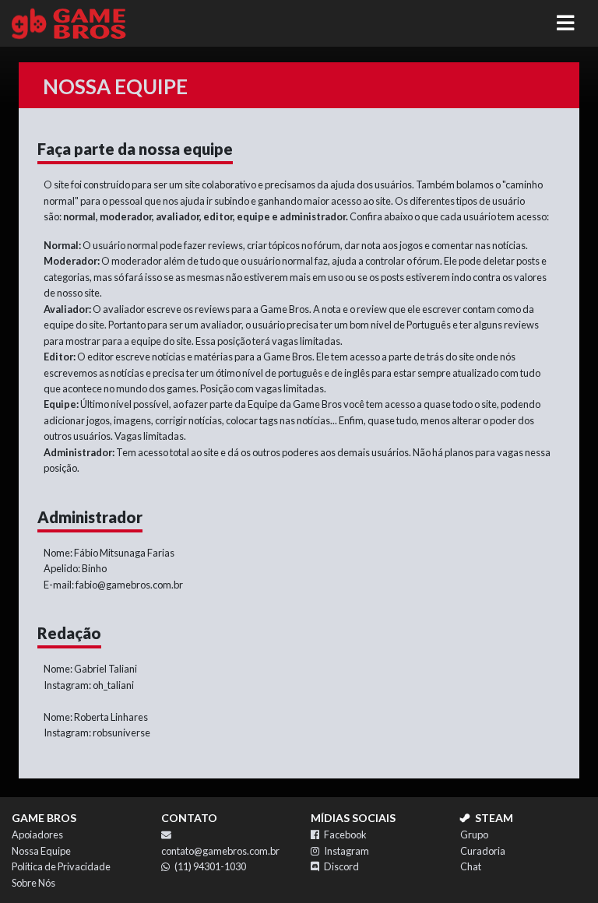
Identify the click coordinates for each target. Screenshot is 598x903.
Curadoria (482, 851)
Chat (470, 866)
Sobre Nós (33, 883)
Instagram (346, 851)
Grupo (474, 834)
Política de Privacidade (61, 866)
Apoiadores (37, 834)
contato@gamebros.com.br (220, 851)
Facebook (345, 834)
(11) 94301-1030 (210, 866)
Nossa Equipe (41, 851)
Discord (341, 866)
